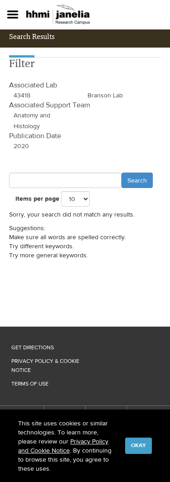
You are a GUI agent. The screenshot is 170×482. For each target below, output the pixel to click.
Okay (138, 445)
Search (137, 180)
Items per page (37, 198)
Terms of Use (30, 384)
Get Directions (32, 347)
